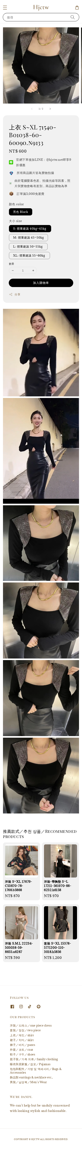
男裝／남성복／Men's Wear (28, 1082)
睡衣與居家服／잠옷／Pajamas (30, 1064)
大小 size (15, 221)
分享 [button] (17, 294)
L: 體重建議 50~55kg (28, 246)
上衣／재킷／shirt (22, 1035)
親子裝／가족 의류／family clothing (34, 1059)
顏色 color (16, 204)
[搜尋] (72, 17)
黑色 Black (20, 212)
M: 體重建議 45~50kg (28, 237)
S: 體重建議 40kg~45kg (30, 228)
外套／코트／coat (21, 1049)
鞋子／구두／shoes (22, 1054)
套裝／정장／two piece (25, 1030)
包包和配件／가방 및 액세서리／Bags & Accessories (36, 1070)
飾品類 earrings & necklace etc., (31, 1077)
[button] (5, 7)
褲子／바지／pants (22, 1045)
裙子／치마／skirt (22, 1040)
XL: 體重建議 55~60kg (29, 255)
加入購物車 (41, 283)
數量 (11, 264)
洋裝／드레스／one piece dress (31, 1025)
